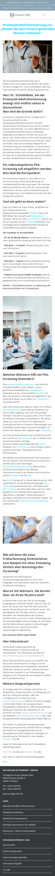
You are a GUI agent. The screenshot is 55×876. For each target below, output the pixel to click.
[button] (5, 871)
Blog (5, 761)
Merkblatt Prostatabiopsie (15, 818)
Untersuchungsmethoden (15, 857)
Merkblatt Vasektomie (13, 812)
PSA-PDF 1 (7, 739)
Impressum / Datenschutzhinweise (41, 8)
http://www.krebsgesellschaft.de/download (23, 655)
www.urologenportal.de (14, 701)
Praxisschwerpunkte (12, 851)
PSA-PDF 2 (7, 752)
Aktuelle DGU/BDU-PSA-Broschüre (19, 806)
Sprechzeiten (9, 845)
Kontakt (6, 869)
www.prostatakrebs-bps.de (28, 715)
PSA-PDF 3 (29, 752)
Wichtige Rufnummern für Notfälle (14, 8)
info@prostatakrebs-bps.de (34, 712)
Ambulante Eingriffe (12, 863)
